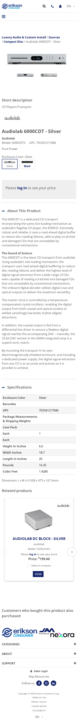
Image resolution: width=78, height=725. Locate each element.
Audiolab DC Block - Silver (39, 538)
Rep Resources (39, 677)
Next (71, 552)
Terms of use (39, 697)
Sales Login (41, 671)
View (38, 574)
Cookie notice (39, 706)
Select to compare (41, 565)
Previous (6, 552)
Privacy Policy (39, 701)
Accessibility (39, 710)
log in (22, 187)
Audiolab (8, 138)
